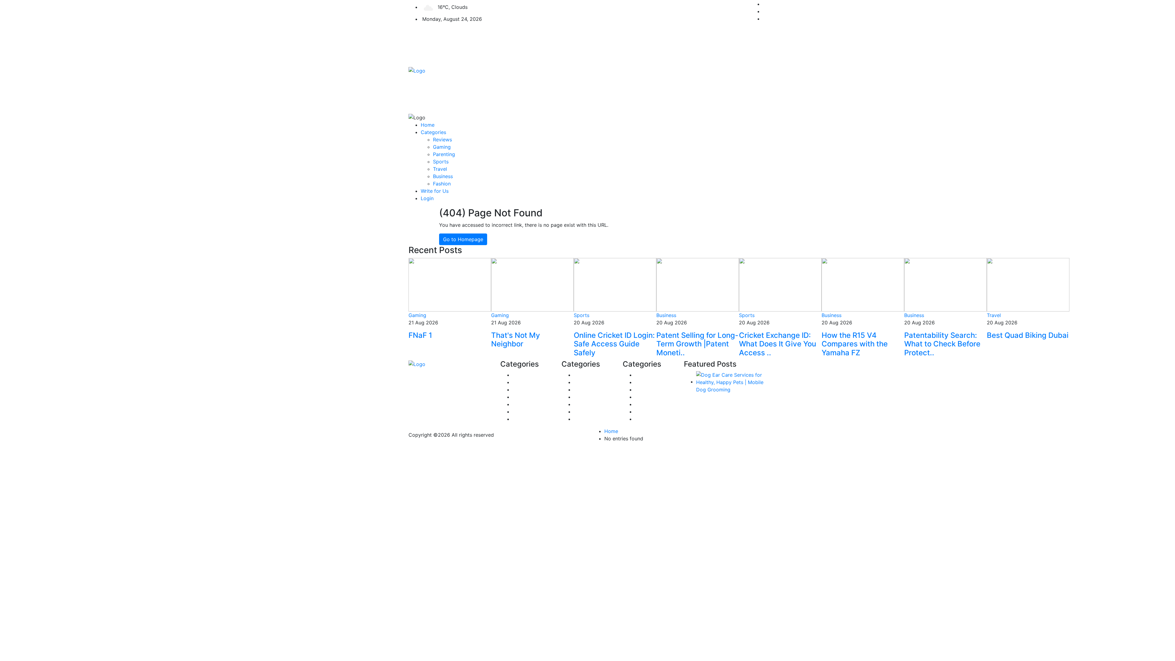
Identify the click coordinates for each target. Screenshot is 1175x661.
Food (641, 397)
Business (443, 176)
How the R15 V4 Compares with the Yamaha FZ (855, 344)
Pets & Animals (530, 382)
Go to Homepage (463, 239)
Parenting (444, 154)
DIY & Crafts (588, 382)
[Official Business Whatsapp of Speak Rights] (4, 453)
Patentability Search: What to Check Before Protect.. (942, 344)
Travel (440, 169)
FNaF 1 (420, 335)
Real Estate (526, 390)
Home (428, 125)
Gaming (442, 147)
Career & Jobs (651, 390)
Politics (521, 397)
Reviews (442, 139)
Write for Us (435, 191)
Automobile (648, 404)
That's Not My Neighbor (515, 340)
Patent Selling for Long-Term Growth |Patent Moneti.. (697, 344)
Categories (433, 132)
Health (520, 419)
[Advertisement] (633, 70)
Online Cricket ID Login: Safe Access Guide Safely (614, 344)
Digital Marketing (594, 390)
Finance (521, 375)
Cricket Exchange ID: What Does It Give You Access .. (777, 344)
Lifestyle (583, 404)
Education (585, 419)
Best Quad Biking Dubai (1028, 335)
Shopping (585, 375)
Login (427, 198)
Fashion (442, 184)
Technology (648, 419)
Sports (441, 162)
